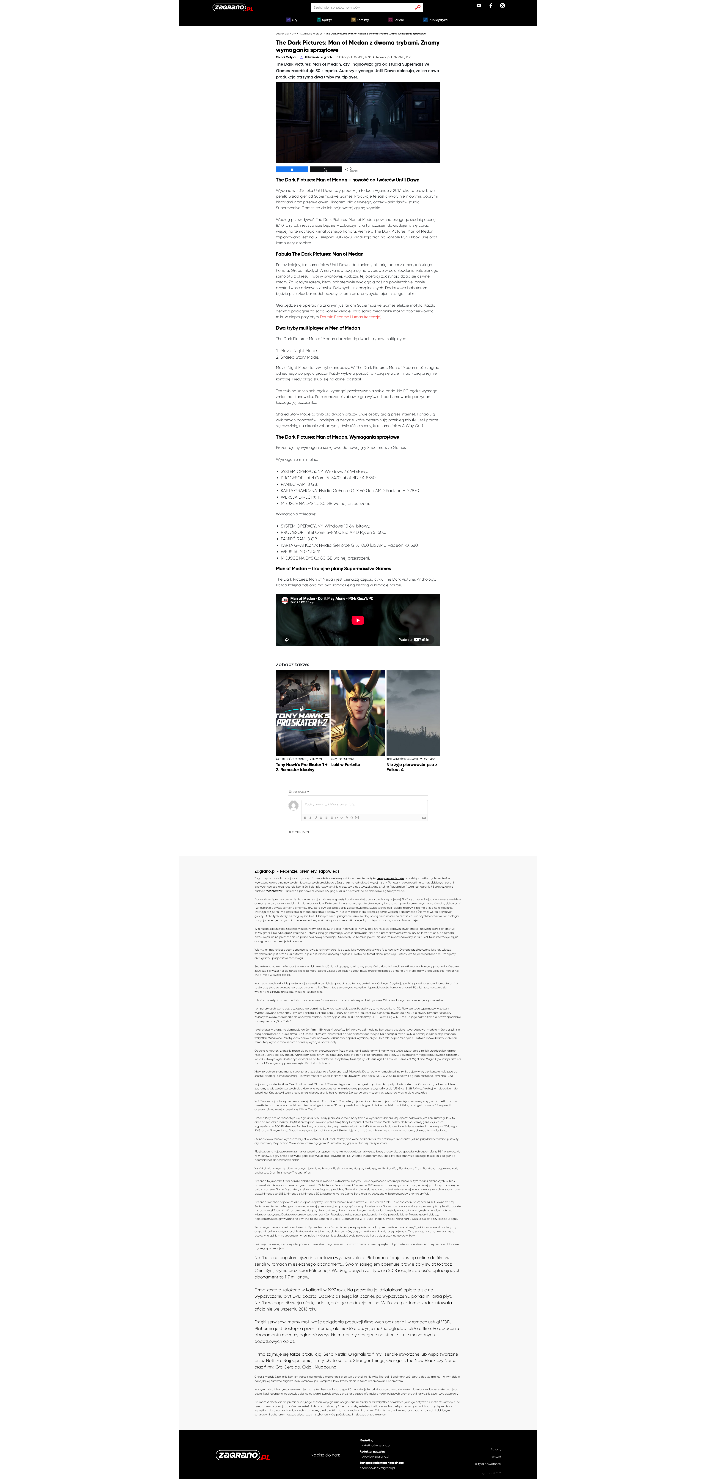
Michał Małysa (286, 57)
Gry (294, 20)
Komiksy (363, 20)
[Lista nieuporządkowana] (331, 817)
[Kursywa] (310, 817)
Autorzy (496, 1449)
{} (352, 817)
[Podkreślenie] (315, 817)
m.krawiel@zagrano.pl (374, 1456)
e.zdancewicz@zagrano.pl (377, 1468)
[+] (357, 817)
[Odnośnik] (347, 817)
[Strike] (321, 817)
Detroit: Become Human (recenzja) (350, 317)
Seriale (399, 20)
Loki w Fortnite (345, 765)
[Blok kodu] (341, 817)
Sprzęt (327, 20)
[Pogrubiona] (305, 817)
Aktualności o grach (311, 33)
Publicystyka (438, 20)
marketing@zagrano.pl (375, 1445)
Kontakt (496, 1456)
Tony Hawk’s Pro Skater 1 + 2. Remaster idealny (302, 767)
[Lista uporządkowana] (326, 817)
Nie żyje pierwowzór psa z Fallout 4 (412, 767)
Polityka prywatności (487, 1464)
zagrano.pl (282, 33)
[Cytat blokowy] (336, 817)
